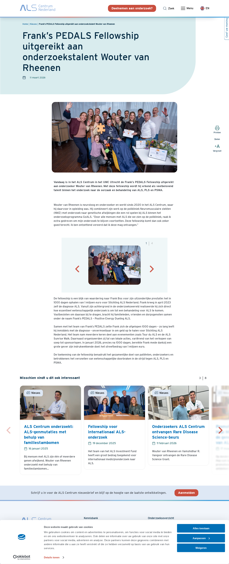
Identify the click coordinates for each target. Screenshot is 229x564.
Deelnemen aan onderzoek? (132, 8)
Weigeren (201, 547)
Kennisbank (91, 518)
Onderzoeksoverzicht (161, 518)
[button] (77, 268)
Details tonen (52, 557)
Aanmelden (186, 493)
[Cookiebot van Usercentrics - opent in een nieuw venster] (21, 557)
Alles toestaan (201, 528)
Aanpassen (199, 538)
